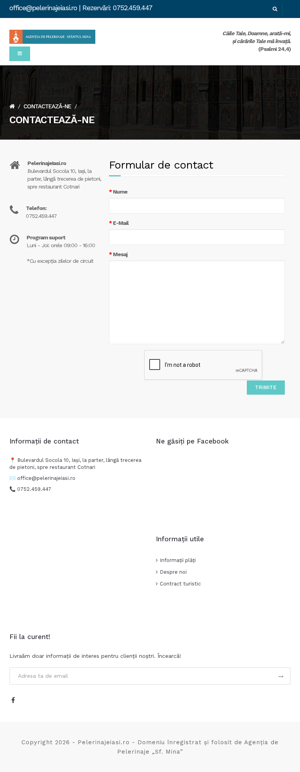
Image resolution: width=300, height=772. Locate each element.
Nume (120, 192)
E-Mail (121, 223)
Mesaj (120, 254)
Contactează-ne (47, 106)
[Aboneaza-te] (280, 677)
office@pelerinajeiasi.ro (46, 478)
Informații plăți (178, 560)
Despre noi (173, 572)
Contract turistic (180, 584)
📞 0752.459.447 (31, 489)
